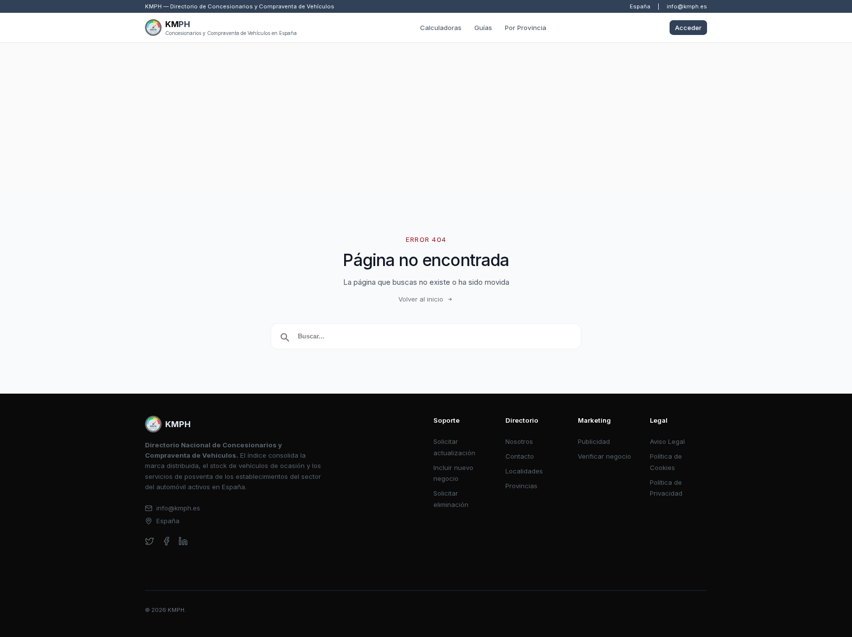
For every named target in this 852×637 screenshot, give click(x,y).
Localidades (524, 471)
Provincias (521, 486)
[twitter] (149, 541)
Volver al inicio (420, 299)
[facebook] (166, 541)
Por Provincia (525, 28)
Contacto (519, 456)
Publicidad (594, 441)
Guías (483, 28)
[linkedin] (183, 541)
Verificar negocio (604, 456)
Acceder (688, 28)
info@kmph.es (687, 6)
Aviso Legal (667, 441)
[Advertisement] (426, 117)
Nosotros (519, 441)
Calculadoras (441, 28)
